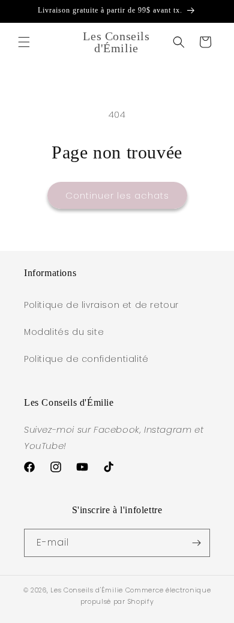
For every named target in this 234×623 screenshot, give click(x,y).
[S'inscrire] (196, 543)
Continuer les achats (117, 195)
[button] (24, 42)
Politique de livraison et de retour (101, 305)
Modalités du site (64, 332)
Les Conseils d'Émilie (86, 590)
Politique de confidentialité (86, 359)
